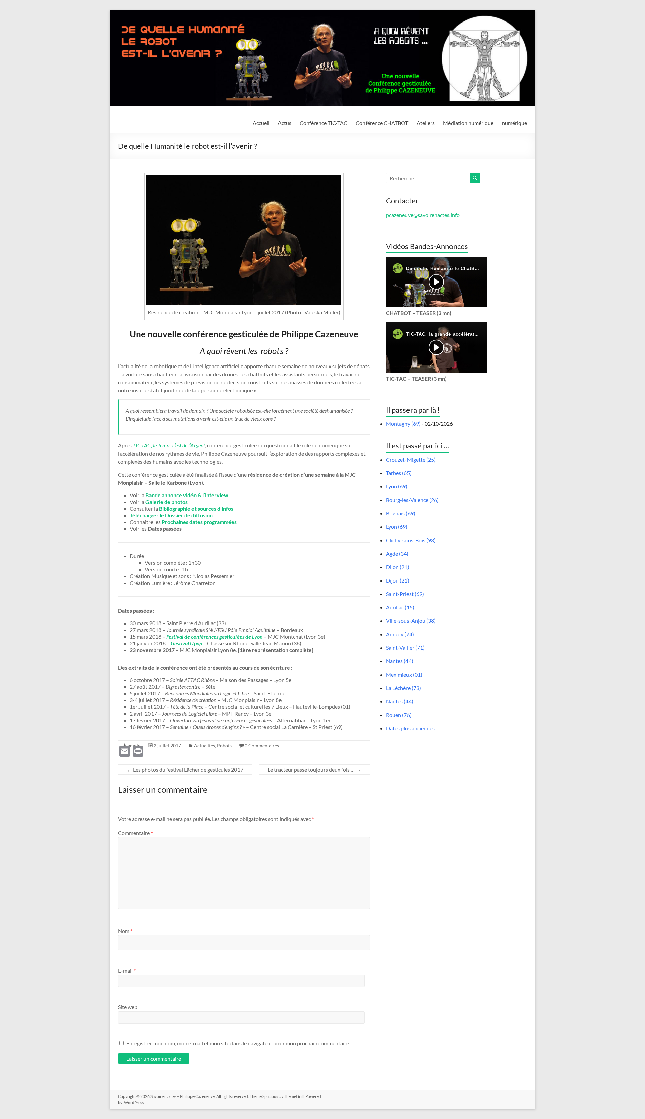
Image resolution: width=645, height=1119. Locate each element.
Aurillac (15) (400, 607)
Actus (284, 123)
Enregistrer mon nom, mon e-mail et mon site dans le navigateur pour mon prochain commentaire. (238, 1043)
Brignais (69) (400, 513)
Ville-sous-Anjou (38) (411, 620)
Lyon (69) (396, 486)
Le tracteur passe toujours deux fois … (314, 769)
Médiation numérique (468, 123)
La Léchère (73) (403, 688)
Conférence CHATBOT (382, 123)
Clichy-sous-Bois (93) (411, 540)
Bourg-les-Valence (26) (412, 500)
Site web (127, 1007)
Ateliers (426, 123)
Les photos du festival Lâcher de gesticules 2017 (185, 769)
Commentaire (135, 833)
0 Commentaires (262, 745)
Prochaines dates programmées (199, 522)
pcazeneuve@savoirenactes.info (423, 215)
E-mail (127, 970)
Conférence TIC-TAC (323, 123)
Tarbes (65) (399, 473)
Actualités (204, 745)
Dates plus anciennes (410, 728)
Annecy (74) (400, 634)
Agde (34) (397, 553)
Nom (125, 931)
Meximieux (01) (404, 674)
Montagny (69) (403, 423)
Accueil (261, 123)
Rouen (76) (399, 715)
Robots (224, 745)
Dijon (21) (397, 567)
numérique (514, 123)
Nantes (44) (399, 661)
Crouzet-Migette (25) (411, 459)
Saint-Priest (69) (405, 594)
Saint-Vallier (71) (405, 647)
